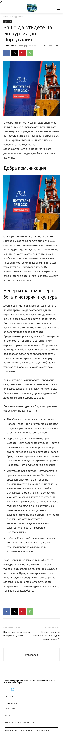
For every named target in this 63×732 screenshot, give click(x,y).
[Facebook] (6, 53)
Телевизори (28, 681)
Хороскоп (7, 681)
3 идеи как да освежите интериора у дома (17, 634)
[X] (14, 53)
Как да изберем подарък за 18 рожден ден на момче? (46, 636)
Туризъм (18, 16)
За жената (39, 681)
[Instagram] (12, 689)
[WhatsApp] (30, 53)
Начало (7, 16)
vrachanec (11, 45)
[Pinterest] (22, 53)
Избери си (17, 681)
